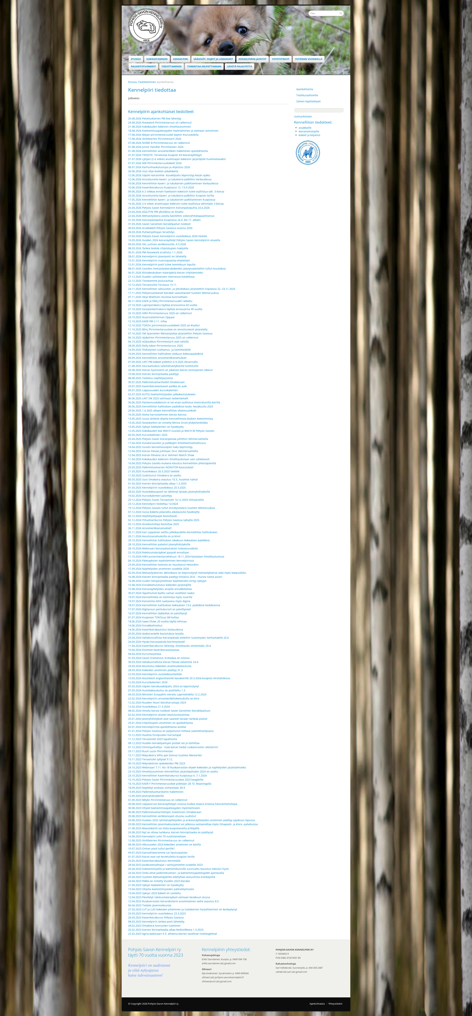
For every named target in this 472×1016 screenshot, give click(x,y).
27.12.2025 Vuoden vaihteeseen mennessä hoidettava (161, 276)
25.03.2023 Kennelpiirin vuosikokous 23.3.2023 (157, 913)
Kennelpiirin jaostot (252, 59)
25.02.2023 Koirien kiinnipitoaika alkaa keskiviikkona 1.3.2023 (165, 929)
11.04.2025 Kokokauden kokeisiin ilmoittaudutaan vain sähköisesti (169, 459)
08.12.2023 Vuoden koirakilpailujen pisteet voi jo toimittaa (163, 743)
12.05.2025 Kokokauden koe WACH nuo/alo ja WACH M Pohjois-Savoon (171, 431)
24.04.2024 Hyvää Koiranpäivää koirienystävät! (156, 641)
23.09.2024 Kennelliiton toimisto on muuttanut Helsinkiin (163, 564)
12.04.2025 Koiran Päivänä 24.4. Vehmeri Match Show (161, 455)
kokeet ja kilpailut (309, 135)
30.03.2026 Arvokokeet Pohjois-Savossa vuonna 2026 (160, 228)
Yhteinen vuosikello (308, 59)
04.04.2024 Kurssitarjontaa (144, 654)
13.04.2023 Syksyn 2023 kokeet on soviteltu (154, 893)
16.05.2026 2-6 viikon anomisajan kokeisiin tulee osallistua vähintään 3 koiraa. (176, 203)
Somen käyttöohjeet (308, 101)
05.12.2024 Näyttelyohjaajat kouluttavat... (153, 516)
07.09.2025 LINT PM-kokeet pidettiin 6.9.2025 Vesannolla (163, 362)
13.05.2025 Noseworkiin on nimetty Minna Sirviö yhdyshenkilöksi (168, 422)
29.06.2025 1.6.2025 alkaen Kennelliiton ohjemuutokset (162, 410)
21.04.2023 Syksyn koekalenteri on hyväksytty (156, 885)
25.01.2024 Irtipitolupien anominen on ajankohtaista (160, 723)
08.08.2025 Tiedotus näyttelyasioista (150, 378)
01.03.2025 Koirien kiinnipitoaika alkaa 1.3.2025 (157, 483)
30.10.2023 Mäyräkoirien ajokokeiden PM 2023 (156, 763)
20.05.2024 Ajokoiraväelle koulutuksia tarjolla (156, 633)
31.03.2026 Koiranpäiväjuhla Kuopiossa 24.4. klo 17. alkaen (164, 220)
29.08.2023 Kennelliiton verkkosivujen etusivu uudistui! (162, 816)
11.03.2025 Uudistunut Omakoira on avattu (154, 475)
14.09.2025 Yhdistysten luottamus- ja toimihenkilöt (159, 349)
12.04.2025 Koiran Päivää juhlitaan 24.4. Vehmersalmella (163, 451)
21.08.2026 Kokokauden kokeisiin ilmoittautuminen (159, 126)
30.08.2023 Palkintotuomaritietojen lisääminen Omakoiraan (164, 812)
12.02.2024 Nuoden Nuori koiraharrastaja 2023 (157, 702)
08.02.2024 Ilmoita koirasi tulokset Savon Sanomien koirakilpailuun (169, 710)
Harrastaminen (157, 59)
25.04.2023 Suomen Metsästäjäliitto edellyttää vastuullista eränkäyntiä (171, 877)
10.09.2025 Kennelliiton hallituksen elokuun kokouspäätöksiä (165, 353)
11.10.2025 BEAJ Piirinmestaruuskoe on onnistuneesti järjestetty (167, 329)
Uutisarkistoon (303, 116)
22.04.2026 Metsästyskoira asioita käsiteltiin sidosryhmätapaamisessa (171, 216)
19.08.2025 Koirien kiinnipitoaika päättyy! (153, 374)
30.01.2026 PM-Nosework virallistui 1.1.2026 (155, 252)
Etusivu (136, 59)
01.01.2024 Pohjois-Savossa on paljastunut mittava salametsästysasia (171, 731)
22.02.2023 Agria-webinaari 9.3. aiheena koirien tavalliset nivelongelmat (172, 933)
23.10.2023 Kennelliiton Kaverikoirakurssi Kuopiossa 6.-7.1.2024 (167, 775)
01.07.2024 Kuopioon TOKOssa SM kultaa (153, 617)
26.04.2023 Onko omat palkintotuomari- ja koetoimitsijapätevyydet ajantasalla (176, 873)
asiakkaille (305, 127)
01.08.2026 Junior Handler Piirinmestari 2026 (155, 147)
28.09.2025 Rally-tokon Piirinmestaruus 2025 (155, 345)
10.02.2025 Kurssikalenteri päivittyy (150, 495)
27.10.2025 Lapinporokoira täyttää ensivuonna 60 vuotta (162, 305)
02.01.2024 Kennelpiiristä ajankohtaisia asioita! (157, 727)
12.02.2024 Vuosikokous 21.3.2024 (149, 706)
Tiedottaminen (172, 66)
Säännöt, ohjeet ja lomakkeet (213, 59)
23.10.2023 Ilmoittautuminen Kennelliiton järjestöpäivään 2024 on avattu (173, 771)
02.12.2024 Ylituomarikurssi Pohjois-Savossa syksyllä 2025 (163, 520)
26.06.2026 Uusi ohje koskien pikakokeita (153, 171)
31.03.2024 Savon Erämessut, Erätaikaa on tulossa (159, 658)
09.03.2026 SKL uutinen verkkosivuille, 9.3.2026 (157, 244)
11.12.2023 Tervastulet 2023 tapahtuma (152, 739)
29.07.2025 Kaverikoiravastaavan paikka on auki (157, 386)
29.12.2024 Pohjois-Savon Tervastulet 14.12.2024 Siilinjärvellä (166, 499)
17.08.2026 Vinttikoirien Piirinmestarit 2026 (154, 138)
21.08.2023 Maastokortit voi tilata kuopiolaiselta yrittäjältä (163, 828)
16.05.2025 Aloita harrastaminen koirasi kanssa (157, 414)
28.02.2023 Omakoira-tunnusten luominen (154, 925)
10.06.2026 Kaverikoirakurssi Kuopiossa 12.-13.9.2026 (161, 187)
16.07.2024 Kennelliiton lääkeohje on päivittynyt (157, 613)
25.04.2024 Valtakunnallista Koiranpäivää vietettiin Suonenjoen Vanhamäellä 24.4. (178, 637)
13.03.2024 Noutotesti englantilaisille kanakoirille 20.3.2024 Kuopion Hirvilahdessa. (179, 678)
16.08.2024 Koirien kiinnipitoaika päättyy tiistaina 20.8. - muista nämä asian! (175, 577)
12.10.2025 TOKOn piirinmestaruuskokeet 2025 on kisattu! (164, 325)
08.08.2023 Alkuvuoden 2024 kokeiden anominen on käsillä (164, 844)
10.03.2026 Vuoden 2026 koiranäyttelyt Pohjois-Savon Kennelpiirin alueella (174, 240)
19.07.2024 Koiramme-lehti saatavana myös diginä (159, 601)
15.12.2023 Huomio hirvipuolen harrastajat (154, 735)
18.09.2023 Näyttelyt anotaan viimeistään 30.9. (157, 787)
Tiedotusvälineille (307, 95)
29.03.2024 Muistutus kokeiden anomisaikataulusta (159, 666)
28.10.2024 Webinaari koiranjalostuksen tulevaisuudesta (163, 548)
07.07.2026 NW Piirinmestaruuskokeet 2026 (155, 163)
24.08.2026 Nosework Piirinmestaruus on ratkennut (160, 122)
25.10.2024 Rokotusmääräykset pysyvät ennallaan (158, 552)
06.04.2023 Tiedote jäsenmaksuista (149, 905)
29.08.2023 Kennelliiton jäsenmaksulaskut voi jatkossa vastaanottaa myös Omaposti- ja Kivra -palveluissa (193, 824)
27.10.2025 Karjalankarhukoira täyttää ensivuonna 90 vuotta (165, 309)
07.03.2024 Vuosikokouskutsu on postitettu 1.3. (157, 690)
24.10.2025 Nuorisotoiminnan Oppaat (151, 317)
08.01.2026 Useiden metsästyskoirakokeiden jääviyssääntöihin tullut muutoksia (177, 268)
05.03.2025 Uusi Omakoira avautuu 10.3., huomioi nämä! (163, 479)
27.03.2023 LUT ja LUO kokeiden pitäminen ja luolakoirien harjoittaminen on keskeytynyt (182, 909)
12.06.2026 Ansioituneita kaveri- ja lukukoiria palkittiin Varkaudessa (169, 179)
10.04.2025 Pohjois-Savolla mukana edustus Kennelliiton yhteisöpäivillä (172, 463)
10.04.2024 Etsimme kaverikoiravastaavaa (153, 650)
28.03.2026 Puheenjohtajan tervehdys (151, 232)
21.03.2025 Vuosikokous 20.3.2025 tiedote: (154, 471)
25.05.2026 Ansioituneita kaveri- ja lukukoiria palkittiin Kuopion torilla (171, 195)
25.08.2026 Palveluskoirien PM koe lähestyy (154, 118)
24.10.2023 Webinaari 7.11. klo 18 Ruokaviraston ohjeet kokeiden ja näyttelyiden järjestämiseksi (187, 767)
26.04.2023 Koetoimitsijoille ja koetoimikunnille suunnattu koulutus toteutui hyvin (178, 869)
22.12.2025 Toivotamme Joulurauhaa (150, 280)
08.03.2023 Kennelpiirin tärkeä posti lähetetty (156, 921)
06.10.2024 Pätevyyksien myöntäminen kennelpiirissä (161, 560)
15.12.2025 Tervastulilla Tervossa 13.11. (152, 284)
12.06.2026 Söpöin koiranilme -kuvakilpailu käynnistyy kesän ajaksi (169, 175)
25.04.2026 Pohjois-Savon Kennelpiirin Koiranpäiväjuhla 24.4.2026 (169, 207)
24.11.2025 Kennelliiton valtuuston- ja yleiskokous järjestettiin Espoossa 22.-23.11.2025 (181, 289)
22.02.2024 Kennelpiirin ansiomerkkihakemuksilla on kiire (163, 698)
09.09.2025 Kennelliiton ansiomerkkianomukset (157, 357)
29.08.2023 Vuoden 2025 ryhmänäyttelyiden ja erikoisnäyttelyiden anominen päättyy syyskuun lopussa (191, 820)
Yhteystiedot (280, 59)
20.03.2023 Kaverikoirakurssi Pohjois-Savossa (156, 917)
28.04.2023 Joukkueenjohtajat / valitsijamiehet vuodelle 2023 (165, 864)
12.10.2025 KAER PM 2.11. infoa (147, 321)
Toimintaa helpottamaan (204, 66)
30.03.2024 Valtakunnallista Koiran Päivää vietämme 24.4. (163, 662)
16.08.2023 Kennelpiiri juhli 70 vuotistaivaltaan (157, 836)
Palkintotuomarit (143, 66)
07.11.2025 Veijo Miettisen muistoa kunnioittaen (158, 297)
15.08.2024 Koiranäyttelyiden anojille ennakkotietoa (160, 589)
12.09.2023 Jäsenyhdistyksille (146, 796)
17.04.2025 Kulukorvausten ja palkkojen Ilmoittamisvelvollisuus (167, 443)
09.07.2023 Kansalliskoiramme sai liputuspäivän (158, 852)
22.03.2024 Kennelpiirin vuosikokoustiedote (155, 674)
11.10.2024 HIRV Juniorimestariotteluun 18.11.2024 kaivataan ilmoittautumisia (176, 556)
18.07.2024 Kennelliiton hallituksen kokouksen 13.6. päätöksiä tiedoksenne (174, 605)
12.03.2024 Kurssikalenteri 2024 (147, 682)
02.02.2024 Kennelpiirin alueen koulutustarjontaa (158, 714)
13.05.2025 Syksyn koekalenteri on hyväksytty (156, 426)
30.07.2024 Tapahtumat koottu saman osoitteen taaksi (161, 593)
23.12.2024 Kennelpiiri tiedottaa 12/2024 (153, 504)
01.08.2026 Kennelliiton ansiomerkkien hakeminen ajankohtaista (168, 151)
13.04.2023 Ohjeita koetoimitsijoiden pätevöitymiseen (161, 889)
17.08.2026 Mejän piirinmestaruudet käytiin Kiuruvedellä (163, 134)
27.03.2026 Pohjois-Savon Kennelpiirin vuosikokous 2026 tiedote (167, 236)
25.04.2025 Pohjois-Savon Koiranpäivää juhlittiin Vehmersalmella (168, 439)
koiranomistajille (309, 131)
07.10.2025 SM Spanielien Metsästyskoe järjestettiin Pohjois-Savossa (170, 333)
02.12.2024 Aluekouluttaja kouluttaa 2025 (153, 524)
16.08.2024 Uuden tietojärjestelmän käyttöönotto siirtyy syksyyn (167, 581)
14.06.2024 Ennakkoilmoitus (145, 625)
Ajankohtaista (304, 89)
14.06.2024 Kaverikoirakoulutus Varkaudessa (155, 629)
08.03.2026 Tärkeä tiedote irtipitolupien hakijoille (158, 248)
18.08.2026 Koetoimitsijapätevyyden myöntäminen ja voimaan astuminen (173, 130)
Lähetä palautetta (239, 66)
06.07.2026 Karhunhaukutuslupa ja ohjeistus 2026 (159, 167)
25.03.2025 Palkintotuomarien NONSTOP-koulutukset (160, 467)
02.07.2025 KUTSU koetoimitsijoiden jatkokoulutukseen (162, 394)
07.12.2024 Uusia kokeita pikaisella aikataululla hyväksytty (163, 512)
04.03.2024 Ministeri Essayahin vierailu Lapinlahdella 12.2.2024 (167, 694)
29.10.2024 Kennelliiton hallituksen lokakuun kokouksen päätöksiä (169, 540)
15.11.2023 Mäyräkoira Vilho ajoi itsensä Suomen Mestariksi (165, 755)
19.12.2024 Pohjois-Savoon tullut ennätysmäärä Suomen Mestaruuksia (171, 508)
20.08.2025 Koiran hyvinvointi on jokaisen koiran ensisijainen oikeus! (170, 370)
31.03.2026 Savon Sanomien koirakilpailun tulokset (159, 224)
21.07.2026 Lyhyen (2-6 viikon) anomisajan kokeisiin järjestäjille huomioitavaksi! (177, 159)
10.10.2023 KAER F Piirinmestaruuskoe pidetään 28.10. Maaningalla (169, 783)
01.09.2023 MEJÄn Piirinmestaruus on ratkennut (157, 800)
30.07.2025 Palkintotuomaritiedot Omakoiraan (156, 382)
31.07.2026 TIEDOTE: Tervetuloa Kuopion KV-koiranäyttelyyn (165, 155)
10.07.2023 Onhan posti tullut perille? (151, 848)
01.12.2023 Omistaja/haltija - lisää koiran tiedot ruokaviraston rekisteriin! (173, 747)
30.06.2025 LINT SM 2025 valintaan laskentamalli (158, 398)
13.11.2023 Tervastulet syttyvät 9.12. (150, 759)
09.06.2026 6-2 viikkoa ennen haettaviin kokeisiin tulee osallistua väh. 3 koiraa (176, 191)
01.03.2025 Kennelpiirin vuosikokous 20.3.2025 (157, 487)
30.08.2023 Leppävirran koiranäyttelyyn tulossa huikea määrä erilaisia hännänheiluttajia (182, 804)
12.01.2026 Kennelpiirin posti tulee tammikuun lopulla (161, 264)
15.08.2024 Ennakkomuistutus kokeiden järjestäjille (159, 585)
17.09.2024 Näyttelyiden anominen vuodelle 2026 (158, 568)
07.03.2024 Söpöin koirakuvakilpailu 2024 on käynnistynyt (163, 686)
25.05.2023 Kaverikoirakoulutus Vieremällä (154, 860)
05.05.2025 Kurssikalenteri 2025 (147, 435)
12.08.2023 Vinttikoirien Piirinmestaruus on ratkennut (161, 840)
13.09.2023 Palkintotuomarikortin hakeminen (155, 791)
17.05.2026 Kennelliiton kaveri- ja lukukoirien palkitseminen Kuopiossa (171, 199)
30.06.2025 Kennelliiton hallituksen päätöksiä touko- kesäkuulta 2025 (170, 406)
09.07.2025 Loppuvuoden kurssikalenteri (153, 390)
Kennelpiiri (180, 59)
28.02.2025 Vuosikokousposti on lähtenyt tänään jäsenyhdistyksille (169, 491)
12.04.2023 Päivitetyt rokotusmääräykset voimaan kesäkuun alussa (169, 897)
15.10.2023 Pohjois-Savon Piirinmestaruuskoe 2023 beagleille (165, 779)
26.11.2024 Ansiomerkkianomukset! (150, 528)
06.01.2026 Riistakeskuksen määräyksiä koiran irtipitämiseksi (165, 272)
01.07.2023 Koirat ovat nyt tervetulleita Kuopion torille (161, 856)
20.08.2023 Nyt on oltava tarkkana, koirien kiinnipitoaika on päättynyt (170, 832)
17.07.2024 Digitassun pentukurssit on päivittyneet (159, 609)
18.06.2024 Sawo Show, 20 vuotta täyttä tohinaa (157, 621)
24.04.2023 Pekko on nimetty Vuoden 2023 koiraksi (159, 881)
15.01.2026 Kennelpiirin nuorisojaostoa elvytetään (159, 260)
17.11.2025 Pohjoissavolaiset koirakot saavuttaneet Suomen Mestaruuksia (173, 293)
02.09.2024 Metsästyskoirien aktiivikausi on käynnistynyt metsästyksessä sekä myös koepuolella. (187, 572)
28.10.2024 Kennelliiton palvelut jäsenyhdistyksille (159, 544)
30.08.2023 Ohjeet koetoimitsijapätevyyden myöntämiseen (164, 808)
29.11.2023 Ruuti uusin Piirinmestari (150, 751)
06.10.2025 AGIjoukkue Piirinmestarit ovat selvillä (158, 341)
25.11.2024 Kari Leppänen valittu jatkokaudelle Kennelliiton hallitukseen (172, 532)
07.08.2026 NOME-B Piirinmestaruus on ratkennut (159, 143)
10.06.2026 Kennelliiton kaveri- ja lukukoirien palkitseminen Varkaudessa (173, 183)
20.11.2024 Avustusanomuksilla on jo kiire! (154, 536)
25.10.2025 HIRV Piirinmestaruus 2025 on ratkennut (160, 313)
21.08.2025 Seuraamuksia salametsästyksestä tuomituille (163, 366)
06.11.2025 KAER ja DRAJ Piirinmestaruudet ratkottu (160, 301)
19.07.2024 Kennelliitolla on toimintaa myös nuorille (160, 597)
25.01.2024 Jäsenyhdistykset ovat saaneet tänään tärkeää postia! (167, 718)
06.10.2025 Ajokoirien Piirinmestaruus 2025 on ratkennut (163, 337)
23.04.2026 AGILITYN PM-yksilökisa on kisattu (155, 211)
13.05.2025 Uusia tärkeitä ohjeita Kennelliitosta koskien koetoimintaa (170, 418)
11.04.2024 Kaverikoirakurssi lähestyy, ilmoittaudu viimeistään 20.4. (169, 645)
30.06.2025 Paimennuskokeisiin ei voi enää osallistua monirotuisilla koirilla (174, 402)
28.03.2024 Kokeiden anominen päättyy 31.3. (155, 670)
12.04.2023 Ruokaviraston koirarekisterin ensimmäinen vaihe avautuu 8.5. (173, 901)
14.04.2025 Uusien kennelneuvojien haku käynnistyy (160, 447)
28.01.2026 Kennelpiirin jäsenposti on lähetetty (157, 256)
